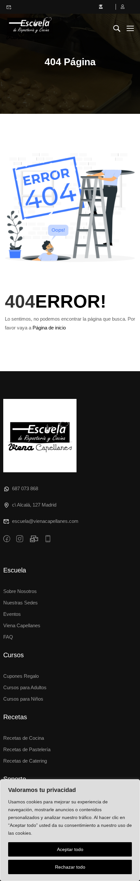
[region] (70, 830)
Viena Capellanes (21, 625)
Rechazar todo (70, 867)
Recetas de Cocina (23, 738)
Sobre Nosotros (20, 591)
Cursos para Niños (23, 699)
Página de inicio (49, 327)
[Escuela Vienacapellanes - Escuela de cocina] (30, 28)
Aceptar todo (70, 849)
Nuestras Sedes (20, 602)
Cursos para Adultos (25, 687)
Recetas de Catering (25, 761)
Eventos (12, 614)
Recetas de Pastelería (26, 749)
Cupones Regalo (21, 676)
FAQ (8, 637)
